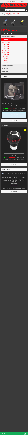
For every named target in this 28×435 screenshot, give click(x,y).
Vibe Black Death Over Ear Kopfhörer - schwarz (14, 104)
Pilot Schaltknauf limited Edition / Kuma (14, 153)
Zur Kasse (7, 1)
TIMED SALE (6, 76)
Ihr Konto (14, 1)
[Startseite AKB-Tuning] (14, 5)
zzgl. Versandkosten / (17, 110)
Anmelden (21, 1)
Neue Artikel (6, 170)
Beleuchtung (8, 33)
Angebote (5, 126)
